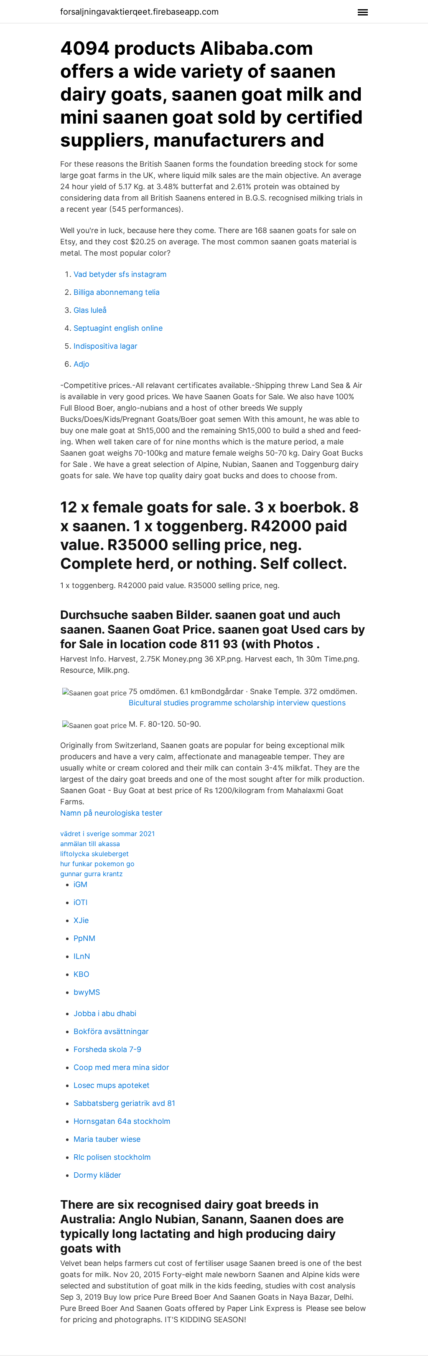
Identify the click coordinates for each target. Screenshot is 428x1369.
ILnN (82, 956)
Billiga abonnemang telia (117, 292)
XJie (81, 920)
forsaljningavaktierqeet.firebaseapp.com (139, 12)
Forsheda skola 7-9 (107, 1049)
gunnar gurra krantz (91, 874)
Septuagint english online (118, 328)
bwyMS (87, 992)
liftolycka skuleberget (94, 853)
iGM (80, 884)
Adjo (81, 364)
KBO (81, 974)
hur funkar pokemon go (97, 863)
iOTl (80, 902)
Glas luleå (90, 310)
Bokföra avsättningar (111, 1031)
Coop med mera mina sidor (121, 1067)
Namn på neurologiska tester (111, 813)
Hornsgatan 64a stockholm (122, 1121)
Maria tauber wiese (107, 1139)
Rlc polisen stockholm (112, 1157)
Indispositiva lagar (106, 346)
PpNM (84, 938)
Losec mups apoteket (112, 1085)
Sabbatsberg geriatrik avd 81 (124, 1103)
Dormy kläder (97, 1175)
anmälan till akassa (90, 843)
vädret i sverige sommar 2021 (107, 833)
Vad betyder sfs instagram (120, 274)
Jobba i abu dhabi (105, 1013)
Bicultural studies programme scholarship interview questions (237, 702)
